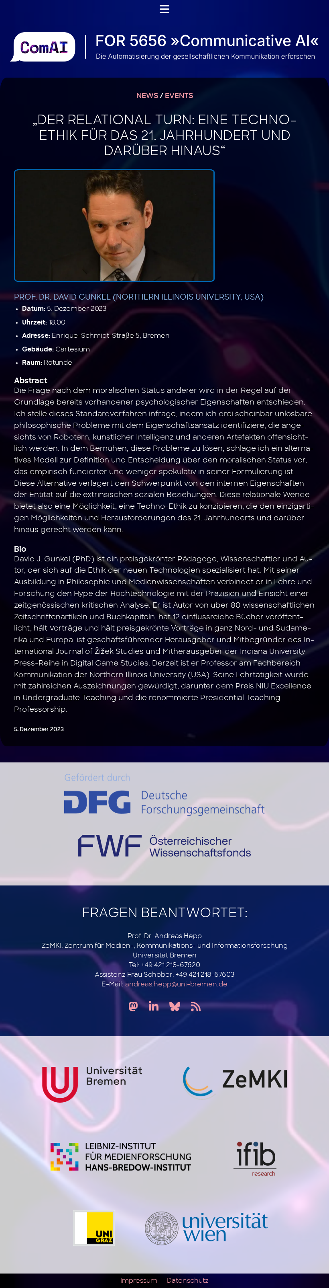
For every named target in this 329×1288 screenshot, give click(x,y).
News (147, 96)
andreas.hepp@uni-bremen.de (176, 984)
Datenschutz (188, 1281)
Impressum (138, 1281)
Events (179, 96)
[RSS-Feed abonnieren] (196, 1007)
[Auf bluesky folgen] (174, 1007)
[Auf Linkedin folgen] (153, 1007)
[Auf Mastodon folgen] (133, 1007)
